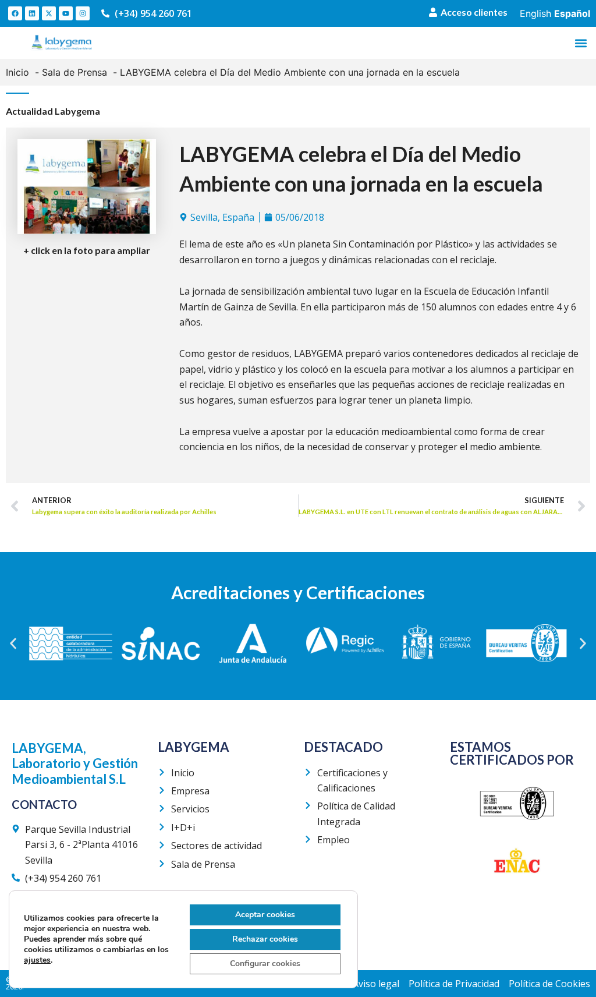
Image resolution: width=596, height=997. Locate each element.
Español (572, 13)
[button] (580, 42)
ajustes (37, 960)
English (535, 13)
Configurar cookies (265, 963)
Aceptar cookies (265, 914)
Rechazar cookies (265, 939)
